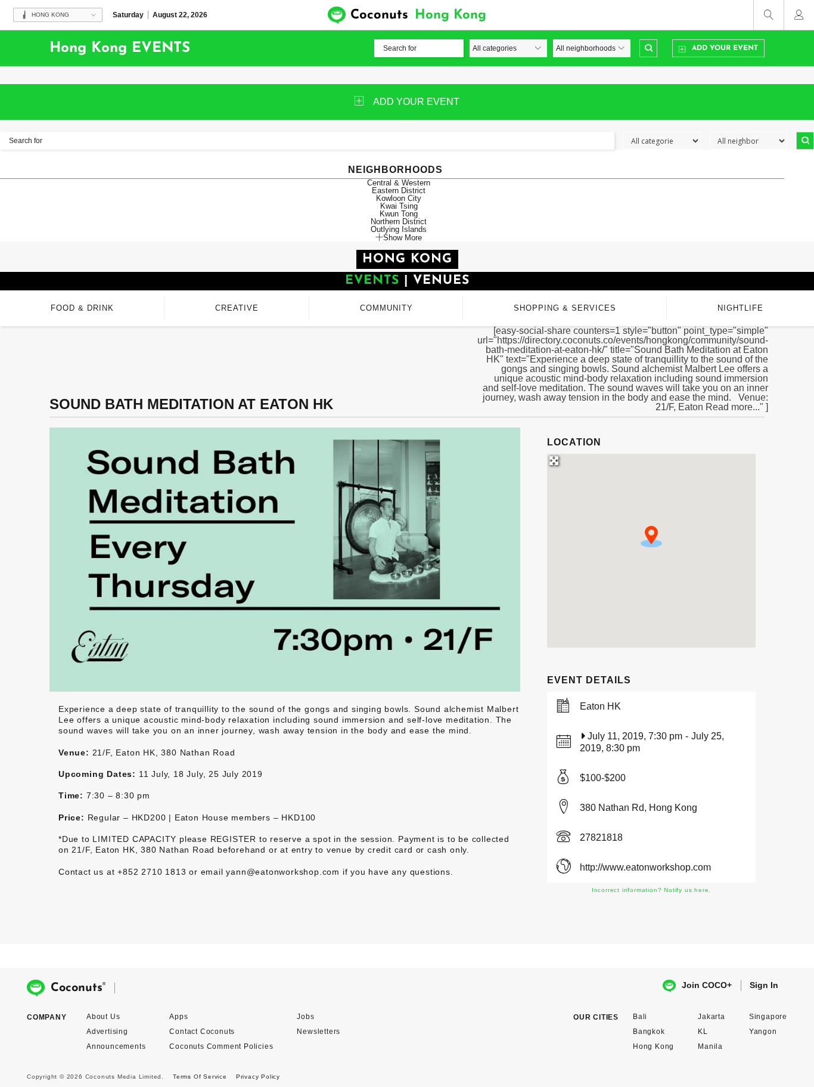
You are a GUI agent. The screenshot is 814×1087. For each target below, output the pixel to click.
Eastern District (398, 190)
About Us (103, 1016)
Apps (178, 1016)
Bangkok (649, 1031)
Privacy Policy (258, 1076)
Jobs (305, 1016)
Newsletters (318, 1031)
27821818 (601, 837)
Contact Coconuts (202, 1031)
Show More (402, 237)
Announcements (115, 1046)
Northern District (399, 221)
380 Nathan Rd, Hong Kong (638, 808)
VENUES (441, 280)
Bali (640, 1016)
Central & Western (398, 182)
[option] (284, 560)
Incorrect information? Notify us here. (651, 890)
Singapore (768, 1016)
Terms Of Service (200, 1076)
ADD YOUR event (416, 102)
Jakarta (711, 1016)
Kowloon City (398, 198)
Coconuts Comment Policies (221, 1046)
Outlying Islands (399, 229)
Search (648, 48)
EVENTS (372, 280)
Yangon (763, 1031)
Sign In (764, 985)
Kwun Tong (399, 213)
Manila (710, 1046)
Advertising (107, 1031)
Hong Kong (653, 1046)
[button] (651, 536)
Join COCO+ (707, 985)
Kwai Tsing (399, 206)
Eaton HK (600, 706)
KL (703, 1031)
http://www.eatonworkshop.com (645, 867)
